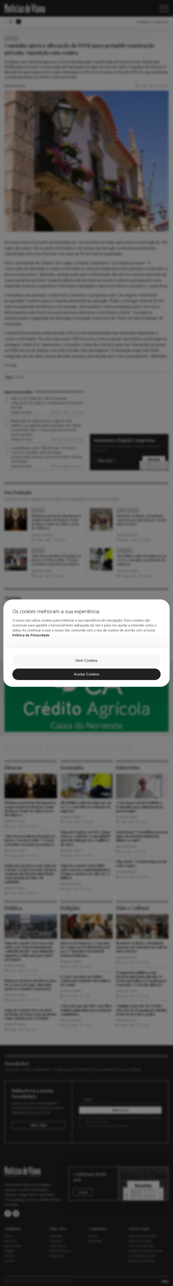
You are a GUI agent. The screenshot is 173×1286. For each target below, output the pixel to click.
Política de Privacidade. (31, 635)
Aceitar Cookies (86, 674)
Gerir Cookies (86, 660)
